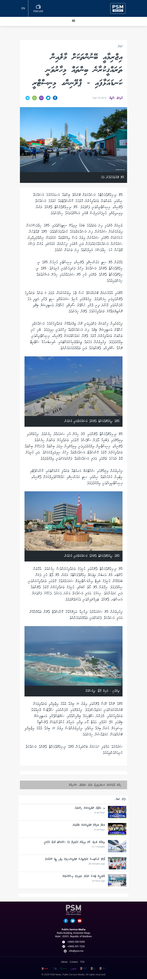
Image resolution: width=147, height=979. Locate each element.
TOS (82, 961)
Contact (74, 961)
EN (23, 8)
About (64, 961)
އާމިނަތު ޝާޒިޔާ (115, 98)
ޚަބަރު (120, 47)
